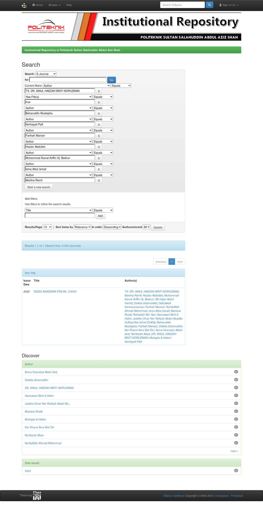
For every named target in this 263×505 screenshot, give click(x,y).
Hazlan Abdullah (153, 295)
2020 (28, 471)
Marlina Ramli (133, 295)
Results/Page (33, 227)
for (26, 79)
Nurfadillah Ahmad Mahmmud (43, 443)
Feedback (237, 495)
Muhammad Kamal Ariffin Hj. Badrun (152, 297)
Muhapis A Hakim (160, 338)
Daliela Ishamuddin (145, 303)
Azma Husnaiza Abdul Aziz (41, 372)
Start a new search (38, 187)
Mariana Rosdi (34, 411)
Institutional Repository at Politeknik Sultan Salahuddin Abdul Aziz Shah (72, 50)
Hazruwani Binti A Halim (39, 396)
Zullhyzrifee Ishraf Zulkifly (140, 322)
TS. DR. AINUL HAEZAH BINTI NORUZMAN (151, 291)
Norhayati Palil (133, 341)
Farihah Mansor (155, 307)
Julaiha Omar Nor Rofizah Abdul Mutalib (157, 318)
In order (97, 227)
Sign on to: (229, 5)
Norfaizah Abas (140, 334)
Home (39, 5)
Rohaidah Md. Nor (144, 314)
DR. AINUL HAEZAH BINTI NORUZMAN (49, 388)
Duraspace (222, 495)
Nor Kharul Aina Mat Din (139, 330)
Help (69, 5)
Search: (30, 74)
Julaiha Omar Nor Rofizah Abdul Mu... (48, 403)
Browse (54, 5)
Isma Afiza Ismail (159, 311)
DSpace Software (173, 495)
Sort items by (64, 227)
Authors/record (132, 227)
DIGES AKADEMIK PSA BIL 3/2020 (55, 291)
